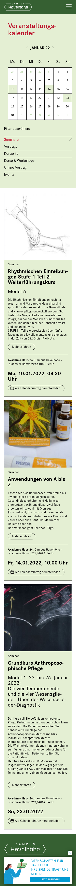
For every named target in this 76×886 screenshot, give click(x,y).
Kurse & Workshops (19, 160)
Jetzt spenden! (50, 879)
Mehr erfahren (21, 347)
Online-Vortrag (15, 167)
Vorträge (10, 146)
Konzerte (11, 153)
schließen (70, 853)
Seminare (11, 139)
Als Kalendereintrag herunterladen (37, 388)
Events (9, 174)
